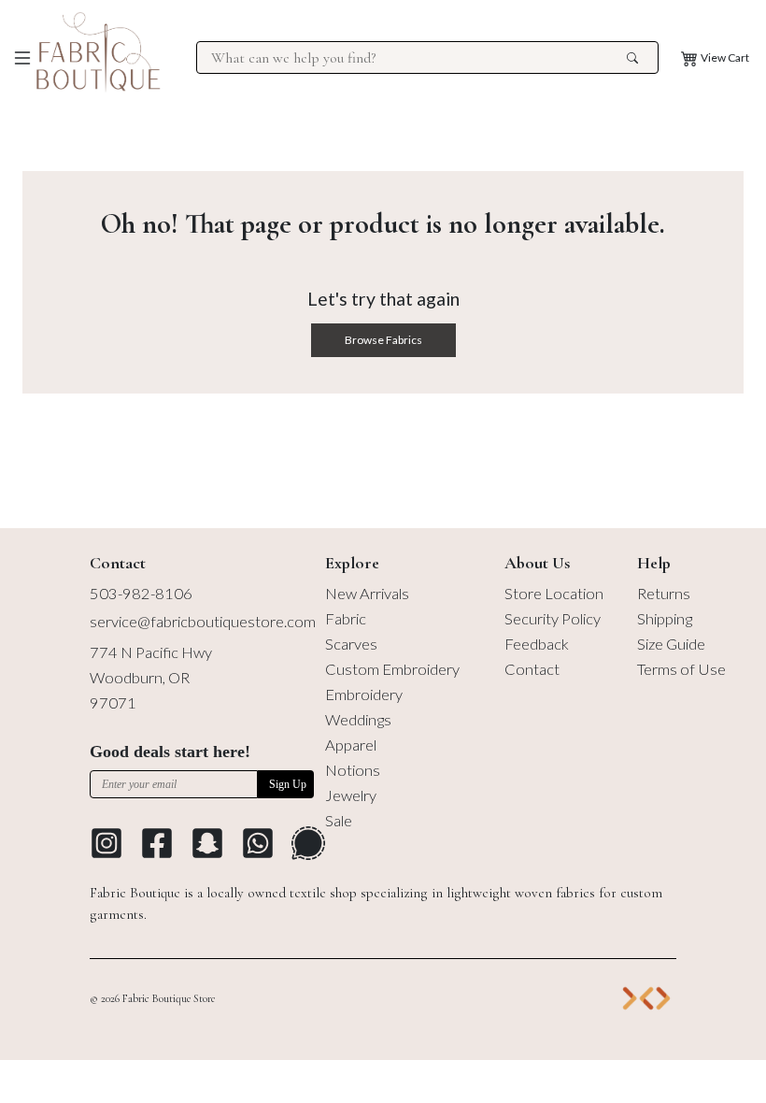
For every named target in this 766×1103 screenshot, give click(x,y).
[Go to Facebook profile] (157, 843)
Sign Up (287, 784)
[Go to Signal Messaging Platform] (308, 843)
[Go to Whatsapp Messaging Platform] (258, 843)
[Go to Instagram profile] (106, 843)
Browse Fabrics (383, 340)
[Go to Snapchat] (207, 843)
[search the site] (632, 58)
